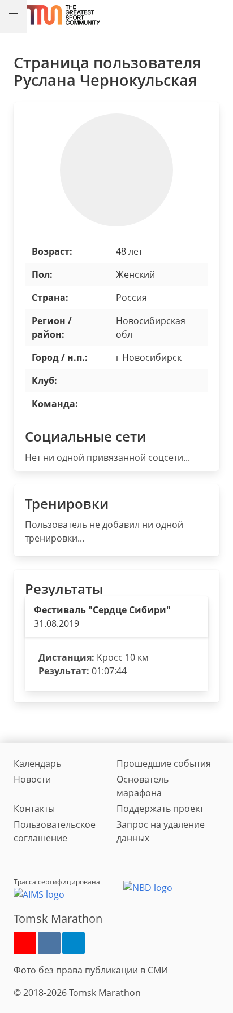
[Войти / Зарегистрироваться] (218, 14)
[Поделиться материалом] (73, 943)
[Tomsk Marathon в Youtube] (25, 943)
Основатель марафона (142, 786)
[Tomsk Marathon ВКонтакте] (49, 943)
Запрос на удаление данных (160, 831)
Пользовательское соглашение (55, 831)
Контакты (34, 808)
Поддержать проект (160, 808)
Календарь (37, 763)
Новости (32, 779)
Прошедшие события (163, 763)
